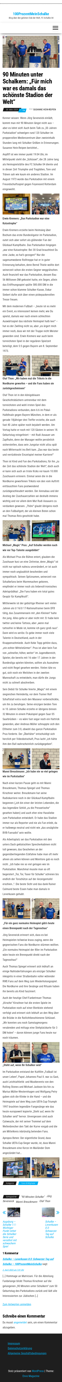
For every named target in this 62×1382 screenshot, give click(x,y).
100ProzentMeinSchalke (31, 14)
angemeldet (20, 1322)
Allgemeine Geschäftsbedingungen (27, 1353)
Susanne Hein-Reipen (44, 109)
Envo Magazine (31, 1376)
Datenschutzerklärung (20, 1348)
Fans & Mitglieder (28, 1183)
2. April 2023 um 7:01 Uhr (13, 1270)
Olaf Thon (44, 1201)
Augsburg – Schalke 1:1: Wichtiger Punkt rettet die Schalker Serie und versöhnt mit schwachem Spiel (10, 1234)
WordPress (38, 1371)
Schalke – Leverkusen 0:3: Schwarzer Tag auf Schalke (51, 1229)
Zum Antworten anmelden (17, 1304)
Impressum (14, 1343)
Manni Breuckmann (26, 1201)
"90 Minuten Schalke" (32, 1196)
